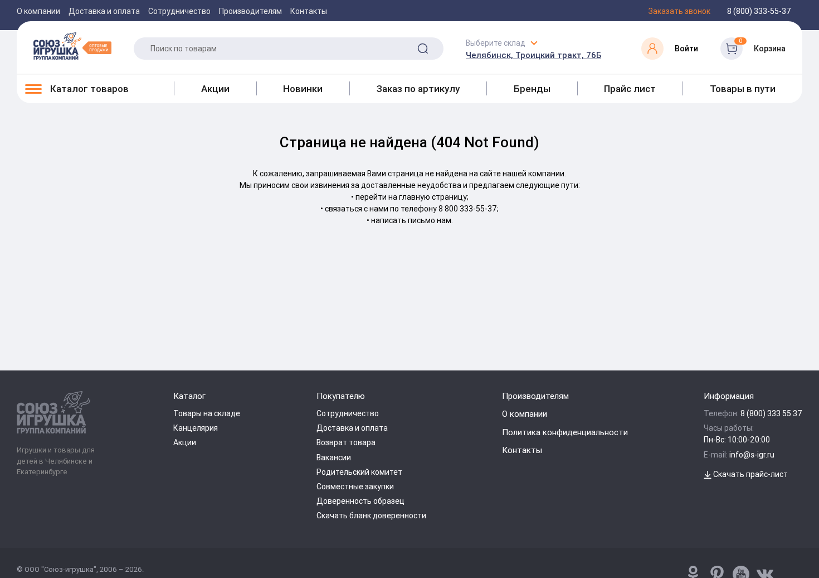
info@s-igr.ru (751, 454)
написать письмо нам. (412, 220)
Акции (215, 89)
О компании (38, 11)
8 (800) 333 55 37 (771, 413)
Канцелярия (195, 427)
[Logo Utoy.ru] (72, 45)
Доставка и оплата (104, 11)
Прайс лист (630, 89)
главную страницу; (434, 197)
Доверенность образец (360, 501)
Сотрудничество (179, 11)
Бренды (532, 89)
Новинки (303, 89)
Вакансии (333, 457)
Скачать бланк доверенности (371, 515)
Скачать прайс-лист (749, 474)
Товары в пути (743, 89)
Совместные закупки (355, 486)
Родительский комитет (359, 472)
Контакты (308, 11)
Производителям (250, 11)
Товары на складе (206, 413)
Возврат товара (346, 442)
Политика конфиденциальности (565, 432)
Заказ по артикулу (418, 89)
